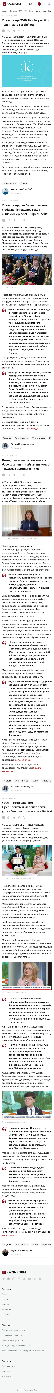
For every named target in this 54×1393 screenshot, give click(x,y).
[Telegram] (13, 31)
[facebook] (19, 1279)
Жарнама (6, 1376)
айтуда (34, 428)
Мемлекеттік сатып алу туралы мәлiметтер (23, 1350)
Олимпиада (9, 183)
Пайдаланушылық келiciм (13, 1330)
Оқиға (4, 1294)
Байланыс (6, 1371)
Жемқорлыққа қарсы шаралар (16, 1345)
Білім (35, 781)
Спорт (23, 183)
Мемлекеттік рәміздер (13, 1340)
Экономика (7, 1309)
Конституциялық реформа (41, 11)
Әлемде (6, 1314)
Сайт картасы (8, 1366)
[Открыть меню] (49, 4)
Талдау (5, 1304)
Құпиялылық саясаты (12, 1335)
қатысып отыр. (23, 760)
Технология (38, 438)
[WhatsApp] (8, 31)
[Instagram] (3, 31)
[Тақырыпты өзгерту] (41, 4)
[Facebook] (18, 31)
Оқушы (7, 438)
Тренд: (5, 11)
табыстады (8, 1235)
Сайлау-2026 (16, 11)
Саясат (5, 1299)
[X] (24, 31)
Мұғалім (46, 1244)
